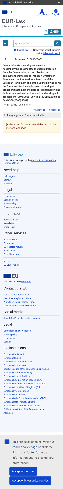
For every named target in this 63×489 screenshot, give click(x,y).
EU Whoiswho (10, 250)
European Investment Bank (17, 391)
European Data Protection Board (19, 402)
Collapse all (54, 110)
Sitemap (8, 183)
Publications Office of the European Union (24, 409)
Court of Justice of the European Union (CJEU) (26, 369)
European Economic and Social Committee (24, 383)
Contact (7, 180)
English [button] (55, 14)
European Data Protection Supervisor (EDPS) (25, 398)
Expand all (40, 110)
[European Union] (11, 276)
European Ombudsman (15, 394)
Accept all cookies (23, 471)
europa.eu (26, 281)
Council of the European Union (18, 361)
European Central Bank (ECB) (18, 372)
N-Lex (6, 261)
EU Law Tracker (11, 265)
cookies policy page (24, 447)
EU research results (13, 247)
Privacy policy (10, 334)
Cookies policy (11, 199)
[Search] (57, 43)
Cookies (8, 341)
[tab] (32, 115)
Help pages (9, 176)
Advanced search (51, 53)
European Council (12, 358)
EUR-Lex (13, 21)
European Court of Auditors (17, 376)
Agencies (8, 413)
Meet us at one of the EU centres (20, 305)
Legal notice (10, 196)
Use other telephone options (17, 298)
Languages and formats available (25, 115)
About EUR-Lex (11, 219)
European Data (11, 239)
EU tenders (9, 243)
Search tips (23, 50)
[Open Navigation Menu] (5, 43)
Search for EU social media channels (22, 318)
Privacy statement (12, 207)
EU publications (11, 254)
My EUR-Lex (42, 14)
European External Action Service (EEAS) (23, 380)
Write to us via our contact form (19, 302)
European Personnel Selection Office (22, 405)
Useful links (9, 227)
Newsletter (9, 223)
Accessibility (10, 203)
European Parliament (14, 354)
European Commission (15, 365)
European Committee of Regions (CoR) (22, 387)
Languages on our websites (17, 330)
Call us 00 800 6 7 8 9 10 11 (17, 294)
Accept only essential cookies (30, 480)
